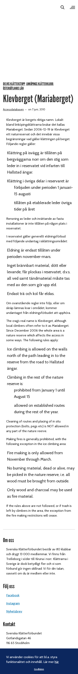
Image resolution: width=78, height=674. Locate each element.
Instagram (13, 603)
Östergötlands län (13, 88)
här (57, 662)
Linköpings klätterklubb (39, 84)
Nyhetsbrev (14, 611)
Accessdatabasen (13, 109)
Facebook (12, 595)
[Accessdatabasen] (9, 7)
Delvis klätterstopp (14, 84)
